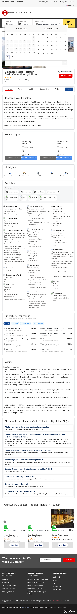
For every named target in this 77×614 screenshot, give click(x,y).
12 (65, 41)
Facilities (31, 89)
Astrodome (62, 443)
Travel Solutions (25, 607)
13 (38, 45)
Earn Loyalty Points (8, 592)
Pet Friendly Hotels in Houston (37, 579)
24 (12, 53)
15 (47, 45)
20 (38, 49)
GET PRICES (68, 23)
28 (29, 53)
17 (56, 45)
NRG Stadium (25, 441)
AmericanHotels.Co (58, 601)
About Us (5, 579)
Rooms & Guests (40, 22)
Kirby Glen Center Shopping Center (41, 441)
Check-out (22, 22)
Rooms (20, 89)
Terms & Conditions (9, 585)
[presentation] (5, 521)
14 (43, 45)
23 (7, 53)
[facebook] (65, 611)
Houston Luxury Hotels (35, 585)
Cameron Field (38, 443)
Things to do (57, 586)
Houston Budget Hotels (35, 582)
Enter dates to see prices (28, 158)
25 (16, 53)
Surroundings (44, 89)
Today (8, 63)
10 (56, 41)
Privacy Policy (6, 582)
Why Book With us (8, 588)
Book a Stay (67, 76)
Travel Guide (57, 590)
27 (25, 53)
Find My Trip (45, 2)
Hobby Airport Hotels (34, 588)
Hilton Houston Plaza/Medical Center (11, 536)
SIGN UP (68, 559)
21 (43, 49)
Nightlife (55, 583)
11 (60, 41)
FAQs (57, 89)
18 (60, 45)
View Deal (14, 545)
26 (20, 53)
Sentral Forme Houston (60, 535)
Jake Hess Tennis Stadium (51, 443)
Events (55, 580)
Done (64, 63)
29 (34, 53)
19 (65, 45)
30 (7, 57)
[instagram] (73, 611)
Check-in (8, 22)
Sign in (54, 2)
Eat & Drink (56, 577)
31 (12, 57)
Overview (9, 89)
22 (47, 49)
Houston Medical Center (52, 439)
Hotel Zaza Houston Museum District (35, 536)
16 (52, 45)
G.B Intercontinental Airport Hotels (37, 593)
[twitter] (69, 611)
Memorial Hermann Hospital (24, 443)
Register (64, 2)
